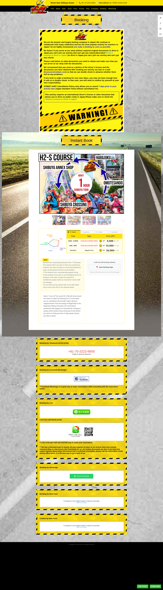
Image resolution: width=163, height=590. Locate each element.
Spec (64, 9)
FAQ (87, 9)
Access (81, 9)
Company (94, 9)
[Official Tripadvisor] (160, 34)
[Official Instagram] (160, 28)
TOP (52, 9)
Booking (103, 9)
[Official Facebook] (160, 23)
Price (75, 9)
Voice (69, 9)
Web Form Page (81, 502)
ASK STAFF (142, 586)
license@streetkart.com (55, 72)
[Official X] (160, 17)
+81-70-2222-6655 (81, 351)
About (58, 9)
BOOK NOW (155, 586)
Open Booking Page (106, 267)
